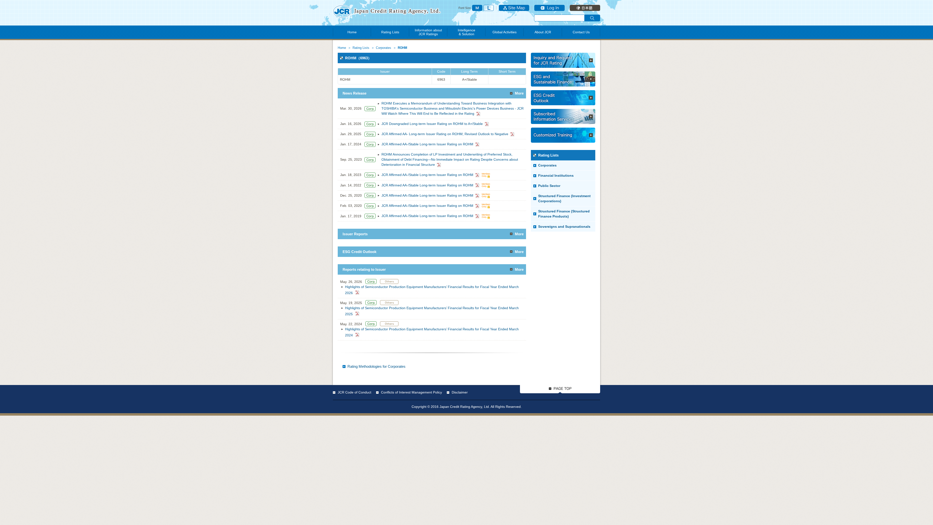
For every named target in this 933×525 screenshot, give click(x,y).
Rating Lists (390, 32)
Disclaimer (460, 392)
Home (352, 32)
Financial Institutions (556, 175)
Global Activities (504, 32)
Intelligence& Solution (466, 32)
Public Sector (549, 186)
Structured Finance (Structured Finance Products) (564, 213)
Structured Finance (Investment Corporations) (564, 198)
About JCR (543, 32)
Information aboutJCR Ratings (428, 32)
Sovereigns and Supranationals (564, 226)
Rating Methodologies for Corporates (376, 366)
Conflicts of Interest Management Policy (411, 392)
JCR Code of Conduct (354, 392)
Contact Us (581, 32)
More (519, 93)
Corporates (383, 48)
